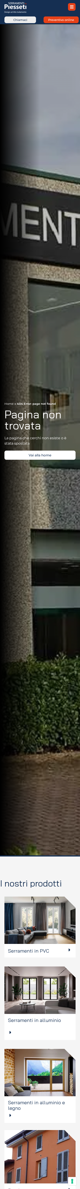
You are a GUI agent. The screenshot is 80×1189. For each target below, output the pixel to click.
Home (9, 403)
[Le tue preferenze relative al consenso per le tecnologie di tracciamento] (72, 1181)
